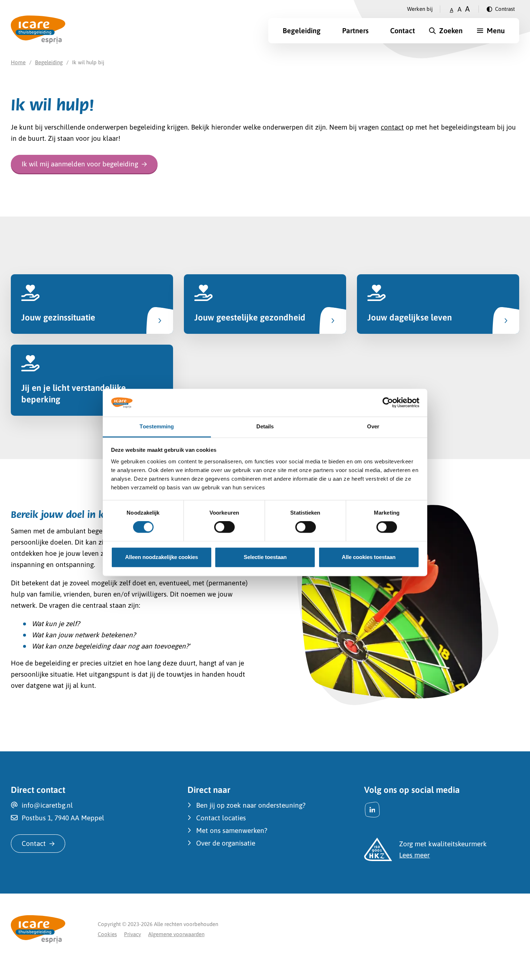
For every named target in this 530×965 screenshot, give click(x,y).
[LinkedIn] (372, 810)
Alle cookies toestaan (369, 557)
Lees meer (414, 855)
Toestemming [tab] (157, 426)
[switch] (224, 527)
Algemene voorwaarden (176, 934)
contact (392, 127)
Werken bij (420, 9)
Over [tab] (373, 426)
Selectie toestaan (265, 557)
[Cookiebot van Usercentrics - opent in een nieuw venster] (387, 402)
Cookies (107, 934)
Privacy (132, 934)
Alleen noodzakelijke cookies (161, 557)
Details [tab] (265, 426)
